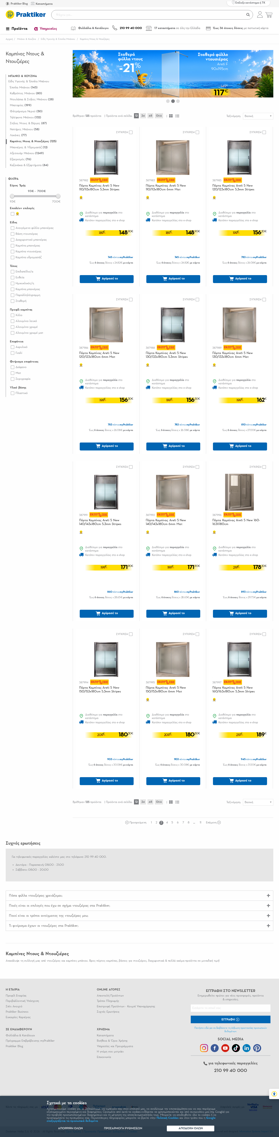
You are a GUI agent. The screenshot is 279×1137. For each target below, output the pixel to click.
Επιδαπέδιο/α (24, 271)
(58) (24, 129)
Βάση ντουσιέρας (27, 233)
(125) (33, 141)
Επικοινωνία (104, 1057)
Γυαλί (19, 353)
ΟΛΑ (159, 115)
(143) (24, 87)
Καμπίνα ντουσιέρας (29, 251)
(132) (25, 117)
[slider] (12, 196)
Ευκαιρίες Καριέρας (18, 1017)
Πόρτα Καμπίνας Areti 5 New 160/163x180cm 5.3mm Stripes (233, 689)
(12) (29, 147)
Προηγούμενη (137, 822)
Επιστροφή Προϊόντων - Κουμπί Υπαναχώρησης (126, 1006)
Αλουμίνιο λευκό (26, 321)
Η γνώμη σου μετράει (110, 1051)
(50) (26, 111)
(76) (20, 159)
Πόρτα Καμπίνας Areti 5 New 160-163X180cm (236, 522)
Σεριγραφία (23, 379)
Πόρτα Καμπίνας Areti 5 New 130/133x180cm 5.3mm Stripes (167, 355)
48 (150, 115)
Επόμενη (211, 822)
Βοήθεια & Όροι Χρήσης (112, 1040)
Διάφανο (21, 367)
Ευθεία (20, 277)
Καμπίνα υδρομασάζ (29, 257)
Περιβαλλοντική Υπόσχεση (22, 1001)
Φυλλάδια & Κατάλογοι (20, 1035)
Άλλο (19, 315)
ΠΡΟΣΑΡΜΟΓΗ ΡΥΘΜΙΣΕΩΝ (123, 1128)
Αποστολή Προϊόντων (110, 995)
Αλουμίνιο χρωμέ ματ (29, 332)
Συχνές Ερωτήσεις (108, 1011)
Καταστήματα (105, 1035)
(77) (18, 135)
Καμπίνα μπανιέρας (28, 245)
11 (200, 822)
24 (143, 115)
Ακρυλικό (22, 347)
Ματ (18, 373)
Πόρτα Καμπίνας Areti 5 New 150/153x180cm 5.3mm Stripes (100, 689)
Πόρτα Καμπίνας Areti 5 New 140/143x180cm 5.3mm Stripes (100, 522)
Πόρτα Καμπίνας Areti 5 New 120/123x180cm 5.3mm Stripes (233, 187)
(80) (26, 93)
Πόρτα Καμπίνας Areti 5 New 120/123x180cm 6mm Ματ (99, 355)
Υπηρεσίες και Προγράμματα (115, 1046)
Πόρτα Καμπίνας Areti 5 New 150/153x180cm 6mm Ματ (166, 689)
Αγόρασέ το (109, 278)
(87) (28, 123)
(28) (32, 99)
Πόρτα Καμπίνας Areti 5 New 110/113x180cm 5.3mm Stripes (99, 187)
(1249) (27, 153)
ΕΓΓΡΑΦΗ (228, 1019)
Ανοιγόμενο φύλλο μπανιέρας (35, 228)
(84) (29, 165)
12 (136, 115)
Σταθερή (21, 301)
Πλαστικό (22, 393)
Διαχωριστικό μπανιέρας (31, 239)
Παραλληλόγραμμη (28, 295)
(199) (21, 105)
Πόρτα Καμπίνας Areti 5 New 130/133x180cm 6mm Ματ (232, 355)
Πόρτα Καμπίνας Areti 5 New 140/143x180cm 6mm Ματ (166, 522)
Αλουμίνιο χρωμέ (27, 327)
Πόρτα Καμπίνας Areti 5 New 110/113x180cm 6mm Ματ (166, 187)
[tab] (139, 896)
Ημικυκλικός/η (25, 283)
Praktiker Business (17, 1011)
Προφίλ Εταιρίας (16, 995)
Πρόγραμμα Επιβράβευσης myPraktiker (30, 1040)
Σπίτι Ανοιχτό (14, 1006)
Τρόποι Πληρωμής (108, 1001)
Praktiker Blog (19, 3)
